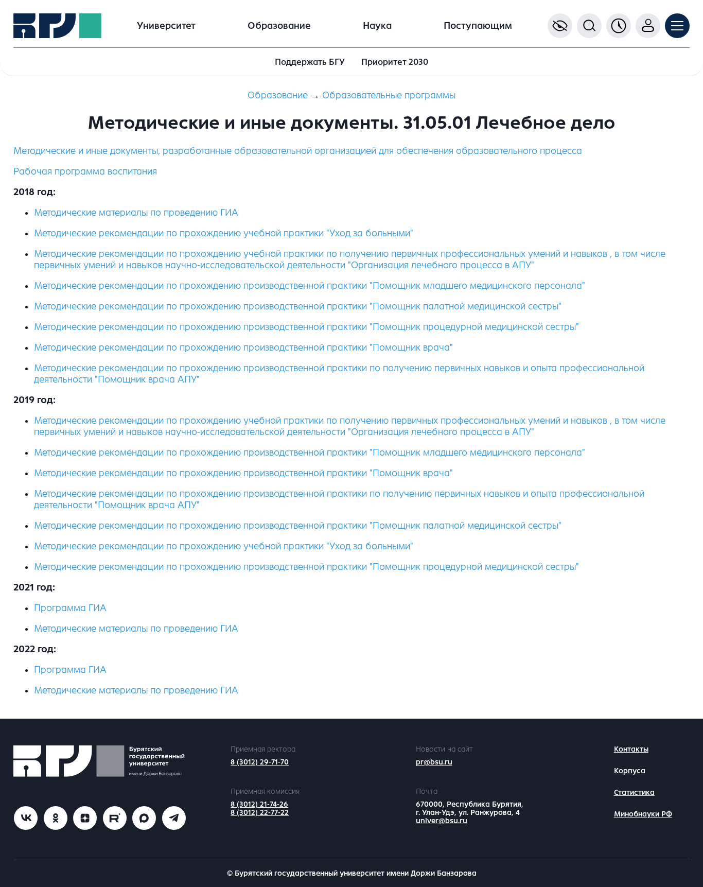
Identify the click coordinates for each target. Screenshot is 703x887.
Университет (166, 26)
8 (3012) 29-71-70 (260, 762)
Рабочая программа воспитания (85, 171)
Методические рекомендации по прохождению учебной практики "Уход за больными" (223, 546)
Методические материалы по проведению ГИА (136, 212)
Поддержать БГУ (310, 62)
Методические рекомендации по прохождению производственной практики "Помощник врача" (243, 473)
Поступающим (478, 26)
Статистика (634, 792)
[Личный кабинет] (648, 25)
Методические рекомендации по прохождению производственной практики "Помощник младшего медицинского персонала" (309, 452)
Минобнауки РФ (643, 814)
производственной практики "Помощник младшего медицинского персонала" (309, 286)
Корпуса (629, 771)
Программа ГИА (70, 608)
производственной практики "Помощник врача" (243, 347)
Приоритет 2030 (394, 62)
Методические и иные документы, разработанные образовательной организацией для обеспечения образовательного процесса (297, 151)
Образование (279, 26)
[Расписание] (618, 25)
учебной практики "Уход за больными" (223, 233)
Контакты (631, 749)
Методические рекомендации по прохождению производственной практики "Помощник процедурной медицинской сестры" (306, 567)
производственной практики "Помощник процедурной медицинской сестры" (306, 327)
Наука (377, 26)
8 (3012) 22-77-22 (260, 812)
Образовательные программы (388, 95)
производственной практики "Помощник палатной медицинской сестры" (297, 306)
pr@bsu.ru (434, 762)
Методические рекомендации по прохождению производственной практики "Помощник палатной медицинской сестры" (297, 525)
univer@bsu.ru (441, 821)
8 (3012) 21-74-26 (259, 804)
